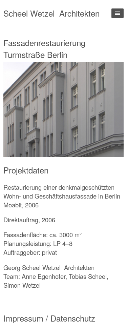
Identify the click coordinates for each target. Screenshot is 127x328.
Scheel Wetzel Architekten (51, 13)
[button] (33, 109)
